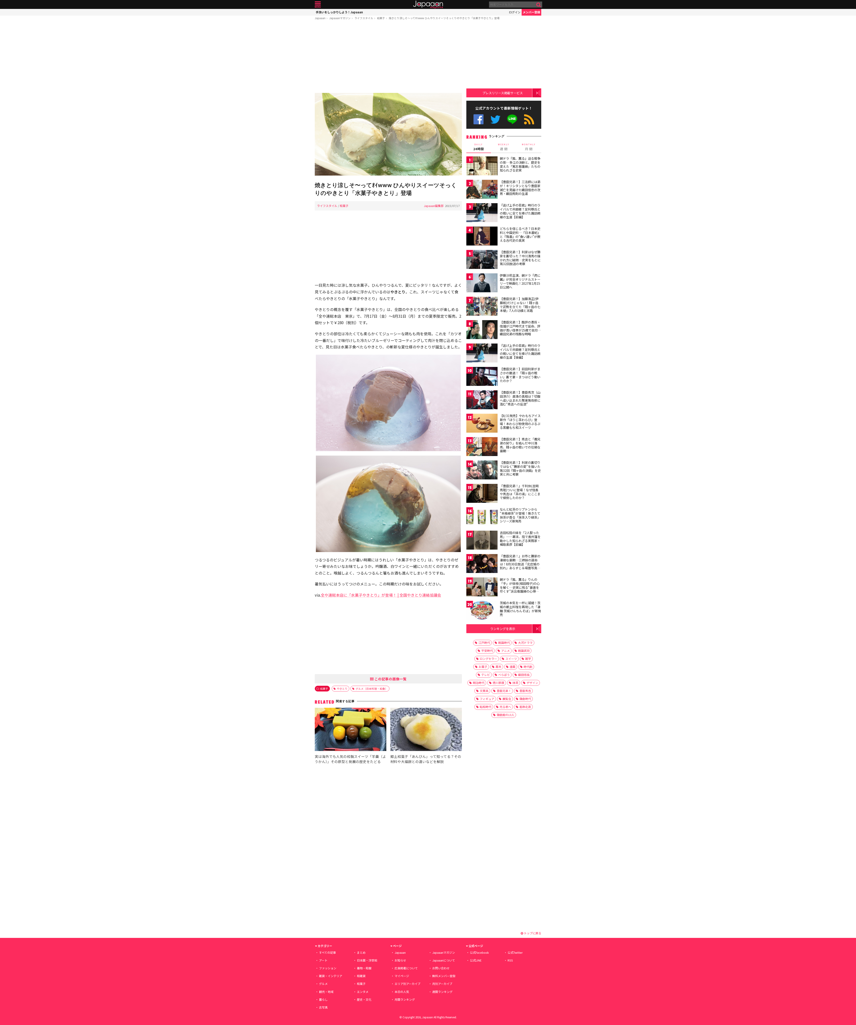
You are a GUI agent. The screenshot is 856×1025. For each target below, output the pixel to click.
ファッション (327, 968)
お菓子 (483, 667)
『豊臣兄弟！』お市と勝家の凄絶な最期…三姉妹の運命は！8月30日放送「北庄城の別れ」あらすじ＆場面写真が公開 (520, 564)
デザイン (532, 683)
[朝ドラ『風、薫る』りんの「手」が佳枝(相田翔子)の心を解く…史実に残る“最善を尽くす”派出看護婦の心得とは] (482, 587)
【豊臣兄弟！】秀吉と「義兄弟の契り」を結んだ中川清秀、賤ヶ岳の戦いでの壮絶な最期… (520, 445)
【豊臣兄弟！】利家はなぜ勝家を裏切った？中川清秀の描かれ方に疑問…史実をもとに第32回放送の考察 (520, 258)
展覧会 (506, 699)
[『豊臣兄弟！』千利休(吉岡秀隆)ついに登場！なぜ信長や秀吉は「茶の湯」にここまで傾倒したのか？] (482, 494)
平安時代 (487, 651)
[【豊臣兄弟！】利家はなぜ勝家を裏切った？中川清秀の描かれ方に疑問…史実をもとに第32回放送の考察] (482, 260)
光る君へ (505, 707)
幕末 (498, 667)
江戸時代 (484, 642)
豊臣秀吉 (525, 691)
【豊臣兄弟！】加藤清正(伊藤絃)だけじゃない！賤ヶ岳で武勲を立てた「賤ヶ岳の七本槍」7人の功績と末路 (520, 304)
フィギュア (487, 699)
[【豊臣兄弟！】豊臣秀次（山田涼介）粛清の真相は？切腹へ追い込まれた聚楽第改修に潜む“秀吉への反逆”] (482, 400)
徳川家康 (498, 683)
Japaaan (428, 4)
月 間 (529, 147)
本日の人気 (402, 992)
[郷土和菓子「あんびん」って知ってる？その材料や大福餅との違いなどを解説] (426, 730)
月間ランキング (405, 999)
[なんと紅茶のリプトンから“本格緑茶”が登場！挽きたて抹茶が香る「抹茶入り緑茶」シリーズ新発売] (482, 517)
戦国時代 (504, 642)
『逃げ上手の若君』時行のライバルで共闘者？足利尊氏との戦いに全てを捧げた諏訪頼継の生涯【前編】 (520, 211)
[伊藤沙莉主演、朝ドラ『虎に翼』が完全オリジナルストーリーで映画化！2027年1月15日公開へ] (482, 283)
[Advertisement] (388, 57)
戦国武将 (524, 651)
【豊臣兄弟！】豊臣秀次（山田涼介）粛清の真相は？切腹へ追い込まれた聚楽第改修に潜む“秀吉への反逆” (520, 398)
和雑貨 (361, 976)
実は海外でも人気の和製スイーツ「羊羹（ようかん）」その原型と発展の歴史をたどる (350, 759)
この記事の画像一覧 (390, 678)
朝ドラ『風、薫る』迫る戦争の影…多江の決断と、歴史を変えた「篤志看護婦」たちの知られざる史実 (520, 164)
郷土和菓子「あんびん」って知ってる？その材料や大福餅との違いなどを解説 (425, 759)
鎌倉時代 (525, 699)
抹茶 (515, 683)
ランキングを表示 (502, 628)
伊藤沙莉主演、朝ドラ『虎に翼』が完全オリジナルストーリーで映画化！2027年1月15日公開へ (520, 281)
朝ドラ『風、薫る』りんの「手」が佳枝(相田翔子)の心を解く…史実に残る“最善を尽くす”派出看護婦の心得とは (520, 587)
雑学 (528, 659)
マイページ (402, 976)
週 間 (503, 147)
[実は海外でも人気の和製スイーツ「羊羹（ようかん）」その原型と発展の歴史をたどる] (350, 730)
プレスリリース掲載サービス (502, 92)
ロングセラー (488, 659)
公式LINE (512, 119)
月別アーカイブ (442, 984)
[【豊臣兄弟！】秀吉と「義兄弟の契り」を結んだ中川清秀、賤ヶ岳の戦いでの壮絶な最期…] (482, 447)
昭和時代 (485, 707)
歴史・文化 (364, 999)
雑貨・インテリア (330, 976)
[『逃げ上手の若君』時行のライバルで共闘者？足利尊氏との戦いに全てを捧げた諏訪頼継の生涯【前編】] (482, 213)
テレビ (485, 675)
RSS (529, 119)
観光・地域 (326, 992)
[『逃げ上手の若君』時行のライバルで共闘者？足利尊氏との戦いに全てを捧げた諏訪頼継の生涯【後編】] (482, 354)
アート (323, 960)
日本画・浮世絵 (367, 960)
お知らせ (400, 960)
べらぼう (504, 675)
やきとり (342, 688)
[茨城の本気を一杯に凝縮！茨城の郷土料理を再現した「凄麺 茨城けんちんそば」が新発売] (482, 611)
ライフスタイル (363, 18)
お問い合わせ (441, 968)
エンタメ (362, 992)
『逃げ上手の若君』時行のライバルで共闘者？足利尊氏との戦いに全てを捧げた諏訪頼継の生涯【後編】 (520, 351)
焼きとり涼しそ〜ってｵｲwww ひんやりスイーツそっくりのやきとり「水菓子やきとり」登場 (444, 18)
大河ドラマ (525, 642)
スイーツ (511, 659)
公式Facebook (478, 119)
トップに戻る (532, 933)
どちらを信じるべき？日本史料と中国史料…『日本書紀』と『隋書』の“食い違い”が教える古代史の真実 (520, 234)
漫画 (512, 667)
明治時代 (478, 683)
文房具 (484, 691)
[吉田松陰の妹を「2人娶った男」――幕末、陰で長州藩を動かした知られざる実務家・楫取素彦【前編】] (482, 541)
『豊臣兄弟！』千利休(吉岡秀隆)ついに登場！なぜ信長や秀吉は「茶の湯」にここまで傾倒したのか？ (520, 491)
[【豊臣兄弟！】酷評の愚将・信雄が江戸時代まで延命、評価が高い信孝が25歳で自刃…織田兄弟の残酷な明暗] (482, 330)
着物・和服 (364, 968)
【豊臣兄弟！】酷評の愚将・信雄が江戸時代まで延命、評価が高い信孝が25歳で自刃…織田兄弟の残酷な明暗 (520, 328)
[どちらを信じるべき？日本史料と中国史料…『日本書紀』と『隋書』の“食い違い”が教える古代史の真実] (482, 237)
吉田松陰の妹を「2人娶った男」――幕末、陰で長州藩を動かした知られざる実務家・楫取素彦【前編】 (520, 538)
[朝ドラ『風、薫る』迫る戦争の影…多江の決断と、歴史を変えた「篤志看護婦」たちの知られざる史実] (482, 166)
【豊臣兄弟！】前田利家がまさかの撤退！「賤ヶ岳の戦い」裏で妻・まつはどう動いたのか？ (520, 374)
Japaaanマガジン (340, 18)
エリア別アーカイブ (407, 984)
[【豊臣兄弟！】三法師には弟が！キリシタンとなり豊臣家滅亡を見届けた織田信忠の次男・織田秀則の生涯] (482, 190)
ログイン (515, 12)
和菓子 (381, 18)
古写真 (323, 1007)
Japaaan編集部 (434, 206)
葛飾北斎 (525, 707)
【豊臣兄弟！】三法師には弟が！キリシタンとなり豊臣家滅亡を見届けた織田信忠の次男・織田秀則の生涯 (520, 187)
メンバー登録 (531, 12)
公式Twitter (495, 119)
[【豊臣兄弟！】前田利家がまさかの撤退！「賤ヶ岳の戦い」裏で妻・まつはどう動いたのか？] (482, 377)
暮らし (323, 999)
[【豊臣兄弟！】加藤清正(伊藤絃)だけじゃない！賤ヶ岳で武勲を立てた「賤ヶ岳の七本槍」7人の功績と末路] (482, 307)
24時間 (478, 147)
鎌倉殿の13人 (505, 715)
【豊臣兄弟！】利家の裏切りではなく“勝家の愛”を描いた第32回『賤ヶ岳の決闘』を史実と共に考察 (520, 468)
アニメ (505, 651)
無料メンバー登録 (443, 976)
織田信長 (524, 675)
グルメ (323, 984)
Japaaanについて (443, 960)
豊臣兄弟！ (504, 691)
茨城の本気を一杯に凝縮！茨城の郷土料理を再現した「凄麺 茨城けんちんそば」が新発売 (520, 608)
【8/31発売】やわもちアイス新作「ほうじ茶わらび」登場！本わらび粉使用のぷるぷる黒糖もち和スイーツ (520, 421)
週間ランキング (442, 992)
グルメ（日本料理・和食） (372, 688)
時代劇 (528, 667)
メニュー (318, 4)
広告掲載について (406, 968)
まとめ (361, 952)
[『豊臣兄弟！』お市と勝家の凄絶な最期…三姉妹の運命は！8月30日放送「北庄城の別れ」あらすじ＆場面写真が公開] (482, 564)
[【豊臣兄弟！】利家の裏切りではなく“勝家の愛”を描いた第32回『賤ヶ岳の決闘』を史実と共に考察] (482, 470)
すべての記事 (327, 952)
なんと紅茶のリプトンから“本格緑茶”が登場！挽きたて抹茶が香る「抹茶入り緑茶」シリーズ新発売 (520, 515)
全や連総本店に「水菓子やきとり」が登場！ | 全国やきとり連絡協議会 (381, 595)
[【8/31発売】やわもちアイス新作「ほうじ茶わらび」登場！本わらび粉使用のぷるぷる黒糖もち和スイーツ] (482, 424)
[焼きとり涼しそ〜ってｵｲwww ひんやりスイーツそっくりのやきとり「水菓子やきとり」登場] (388, 135)
